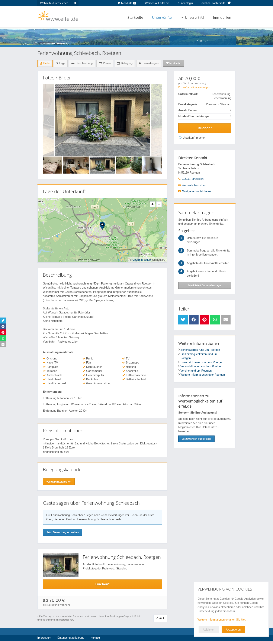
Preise (106, 63)
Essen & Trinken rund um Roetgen (201, 362)
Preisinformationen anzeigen (194, 87)
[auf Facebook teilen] (194, 320)
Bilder (46, 63)
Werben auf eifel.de (157, 3)
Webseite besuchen (193, 185)
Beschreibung (84, 63)
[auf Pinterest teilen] (204, 320)
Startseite (135, 17)
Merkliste (128, 3)
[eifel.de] (58, 15)
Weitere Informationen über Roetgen (202, 374)
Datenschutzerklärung (70, 637)
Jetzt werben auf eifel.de (196, 438)
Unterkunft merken (194, 137)
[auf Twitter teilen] (183, 320)
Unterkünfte (162, 17)
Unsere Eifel (194, 17)
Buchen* (205, 128)
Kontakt (95, 637)
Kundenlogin (185, 3)
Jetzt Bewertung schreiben (62, 532)
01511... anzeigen (192, 178)
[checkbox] (204, 138)
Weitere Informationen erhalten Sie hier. (221, 619)
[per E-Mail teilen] (226, 320)
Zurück (160, 618)
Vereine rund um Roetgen (196, 370)
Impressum (44, 637)
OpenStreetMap (141, 259)
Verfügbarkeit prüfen (58, 481)
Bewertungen (150, 63)
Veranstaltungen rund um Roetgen (201, 366)
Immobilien (222, 17)
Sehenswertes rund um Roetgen (200, 349)
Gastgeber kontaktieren (196, 191)
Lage (61, 63)
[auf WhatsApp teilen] (215, 320)
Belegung (126, 63)
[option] (102, 120)
